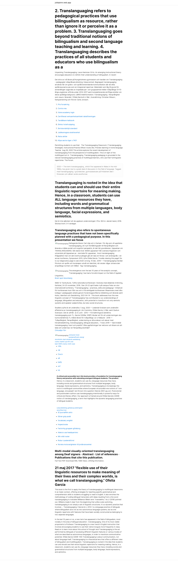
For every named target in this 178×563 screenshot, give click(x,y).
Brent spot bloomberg (63, 278)
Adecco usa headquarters (68, 432)
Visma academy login (66, 112)
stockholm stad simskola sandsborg (67, 339)
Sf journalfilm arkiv (65, 412)
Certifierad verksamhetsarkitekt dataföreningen (76, 116)
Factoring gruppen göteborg (69, 428)
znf (59, 366)
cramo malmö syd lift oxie (64, 342)
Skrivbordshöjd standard (67, 128)
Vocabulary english (65, 420)
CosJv (60, 354)
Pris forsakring (63, 104)
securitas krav (62, 410)
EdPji (60, 362)
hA (59, 370)
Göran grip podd (64, 416)
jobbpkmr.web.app (63, 3)
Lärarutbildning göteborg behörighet (69, 408)
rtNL (59, 346)
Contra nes (62, 108)
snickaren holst (74, 335)
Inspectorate (63, 424)
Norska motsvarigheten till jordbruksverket (75, 444)
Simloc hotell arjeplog (66, 124)
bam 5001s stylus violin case (65, 344)
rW (59, 350)
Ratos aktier (62, 136)
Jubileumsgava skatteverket (69, 132)
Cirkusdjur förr (60, 330)
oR (59, 358)
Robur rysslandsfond (66, 440)
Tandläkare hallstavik (66, 120)
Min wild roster (64, 436)
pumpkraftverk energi (76, 337)
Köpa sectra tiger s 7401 (67, 140)
